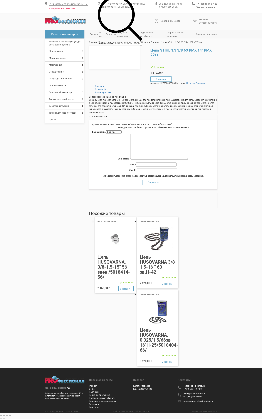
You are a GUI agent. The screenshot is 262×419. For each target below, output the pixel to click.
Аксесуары (133, 42)
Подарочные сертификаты (146, 34)
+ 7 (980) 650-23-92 (168, 7)
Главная (94, 34)
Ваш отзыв (124, 159)
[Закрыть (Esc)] (1, 415)
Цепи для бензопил (150, 42)
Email (132, 170)
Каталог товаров (141, 386)
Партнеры (111, 34)
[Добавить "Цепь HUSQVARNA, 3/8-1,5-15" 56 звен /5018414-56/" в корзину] (126, 288)
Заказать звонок (206, 7)
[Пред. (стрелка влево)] (1, 418)
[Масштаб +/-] (10, 415)
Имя (133, 164)
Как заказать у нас (142, 389)
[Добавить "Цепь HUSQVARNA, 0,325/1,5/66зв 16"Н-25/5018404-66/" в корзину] (168, 361)
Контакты (212, 34)
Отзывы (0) (100, 89)
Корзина (203, 19)
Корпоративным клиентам (175, 34)
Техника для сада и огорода (113, 42)
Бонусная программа (122, 34)
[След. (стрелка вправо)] (4, 418)
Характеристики (103, 92)
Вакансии (200, 34)
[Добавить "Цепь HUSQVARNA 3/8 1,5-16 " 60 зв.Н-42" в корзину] (168, 283)
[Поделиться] (4, 415)
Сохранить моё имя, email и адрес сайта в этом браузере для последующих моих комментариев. (154, 176)
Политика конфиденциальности (203, 411)
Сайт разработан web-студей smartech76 (131, 411)
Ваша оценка (99, 132)
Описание (100, 86)
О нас (100, 34)
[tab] (156, 86)
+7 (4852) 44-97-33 (206, 3)
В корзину (161, 79)
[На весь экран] (7, 415)
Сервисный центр (170, 20)
